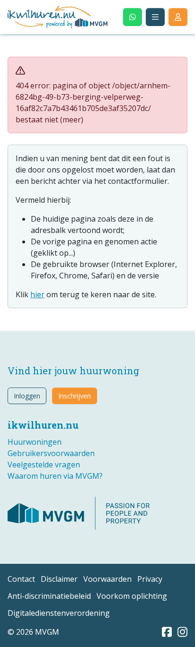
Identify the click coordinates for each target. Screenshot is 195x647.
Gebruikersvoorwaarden (51, 453)
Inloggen (27, 395)
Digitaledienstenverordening (59, 613)
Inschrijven (74, 395)
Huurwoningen (35, 442)
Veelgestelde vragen (44, 464)
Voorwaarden (107, 579)
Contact (21, 579)
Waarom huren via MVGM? (55, 476)
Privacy (149, 579)
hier (37, 294)
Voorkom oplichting (132, 596)
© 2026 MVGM (33, 632)
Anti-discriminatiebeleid (49, 596)
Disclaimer (59, 579)
